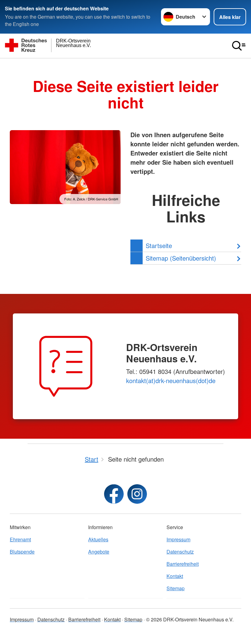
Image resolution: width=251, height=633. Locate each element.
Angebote (98, 551)
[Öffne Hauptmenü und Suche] (238, 45)
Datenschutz (180, 551)
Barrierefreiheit (183, 563)
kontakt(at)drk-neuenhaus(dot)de (170, 380)
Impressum (178, 539)
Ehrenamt (20, 539)
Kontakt (175, 576)
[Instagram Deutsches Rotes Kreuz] (137, 494)
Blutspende (22, 551)
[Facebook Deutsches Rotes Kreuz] (114, 494)
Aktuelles (98, 539)
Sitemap (176, 588)
